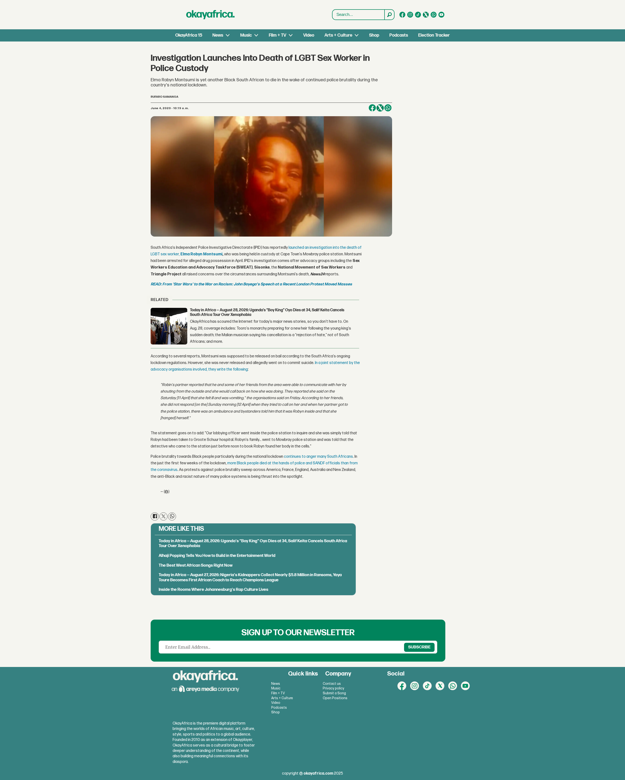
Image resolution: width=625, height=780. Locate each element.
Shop (374, 35)
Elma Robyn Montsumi (201, 254)
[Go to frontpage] (210, 15)
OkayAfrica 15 (188, 35)
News (217, 35)
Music (246, 35)
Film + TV (277, 35)
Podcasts (398, 35)
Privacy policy (333, 688)
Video (308, 35)
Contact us (332, 684)
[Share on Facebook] (372, 108)
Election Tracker (434, 35)
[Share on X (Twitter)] (380, 108)
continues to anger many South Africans (318, 456)
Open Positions (335, 698)
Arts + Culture (338, 35)
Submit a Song (334, 693)
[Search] (389, 15)
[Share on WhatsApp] (172, 516)
